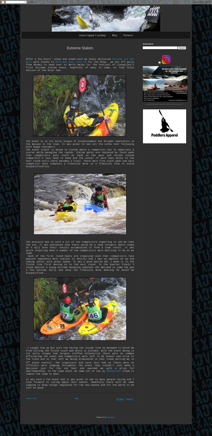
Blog (114, 35)
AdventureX (113, 371)
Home (76, 399)
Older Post (124, 399)
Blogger (111, 417)
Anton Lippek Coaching (92, 35)
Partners (128, 35)
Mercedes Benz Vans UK (71, 62)
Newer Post (32, 399)
